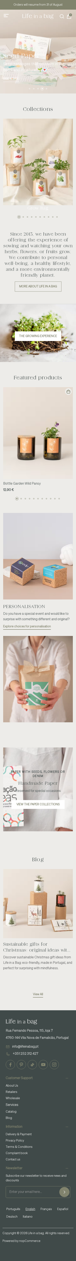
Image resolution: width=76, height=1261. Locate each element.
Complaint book (17, 1153)
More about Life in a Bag (38, 286)
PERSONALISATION (24, 606)
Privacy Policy (15, 1140)
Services (12, 1105)
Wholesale (13, 1098)
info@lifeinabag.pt (25, 1046)
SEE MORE (11, 78)
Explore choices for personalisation (27, 626)
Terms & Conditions (19, 1147)
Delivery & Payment (19, 1134)
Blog (9, 1118)
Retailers (11, 1092)
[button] (29, 88)
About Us (12, 1085)
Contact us (13, 1159)
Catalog (11, 1111)
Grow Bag (38, 208)
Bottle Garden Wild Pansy (22, 483)
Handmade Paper (38, 783)
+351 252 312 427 (25, 1054)
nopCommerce (29, 1241)
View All (38, 994)
